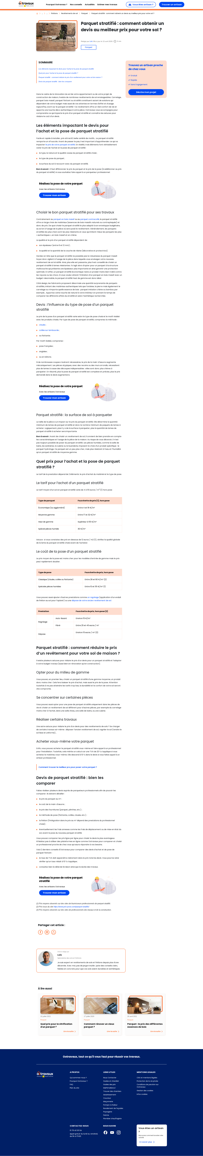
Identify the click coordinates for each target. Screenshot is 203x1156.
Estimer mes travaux (107, 4)
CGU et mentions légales (152, 1077)
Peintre (106, 1115)
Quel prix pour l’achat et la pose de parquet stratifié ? (58, 73)
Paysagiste (107, 1112)
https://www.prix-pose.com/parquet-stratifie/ (71, 907)
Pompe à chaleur (110, 1105)
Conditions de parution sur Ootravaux (147, 1085)
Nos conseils (76, 4)
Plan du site (85, 1088)
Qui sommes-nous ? (85, 1077)
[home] (37, 13)
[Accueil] (26, 4)
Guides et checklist (111, 1081)
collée (42, 330)
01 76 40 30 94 (76, 1130)
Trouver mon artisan (56, 195)
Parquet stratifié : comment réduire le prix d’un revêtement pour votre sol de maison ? (70, 77)
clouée (42, 324)
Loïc (91, 41)
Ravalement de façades (113, 1108)
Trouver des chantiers (118, 1091)
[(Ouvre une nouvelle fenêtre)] (40, 932)
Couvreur (107, 1098)
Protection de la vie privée (152, 1081)
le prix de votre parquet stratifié (60, 144)
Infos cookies (152, 1094)
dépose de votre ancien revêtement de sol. (92, 600)
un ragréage (93, 597)
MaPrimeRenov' (118, 1088)
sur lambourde (52, 330)
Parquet (84, 13)
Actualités (90, 4)
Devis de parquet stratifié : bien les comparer (55, 81)
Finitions (54, 13)
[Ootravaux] (45, 1074)
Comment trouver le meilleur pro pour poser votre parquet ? (68, 767)
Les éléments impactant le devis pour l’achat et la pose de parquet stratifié (66, 69)
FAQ (84, 1084)
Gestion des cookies (145, 1090)
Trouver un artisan (172, 4)
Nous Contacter (118, 1077)
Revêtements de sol (69, 13)
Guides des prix (118, 1084)
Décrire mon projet (150, 92)
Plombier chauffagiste (112, 1118)
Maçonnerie (108, 1101)
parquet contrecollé (89, 219)
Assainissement (109, 1095)
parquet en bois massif (63, 219)
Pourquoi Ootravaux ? (56, 4)
